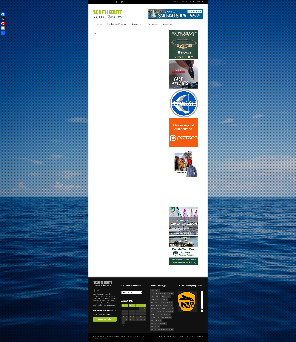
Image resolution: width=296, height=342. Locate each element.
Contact (200, 2)
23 (144, 317)
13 (133, 314)
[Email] (2, 28)
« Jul (122, 325)
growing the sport (156, 305)
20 (133, 317)
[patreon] (183, 147)
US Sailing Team (155, 317)
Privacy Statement (165, 336)
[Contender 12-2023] (183, 117)
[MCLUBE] (183, 88)
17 (123, 317)
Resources (153, 24)
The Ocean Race (168, 311)
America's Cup (155, 290)
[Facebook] (2, 14)
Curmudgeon (155, 299)
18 (126, 317)
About (175, 2)
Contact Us (199, 336)
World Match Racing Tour (158, 323)
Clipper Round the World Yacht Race (162, 293)
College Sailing (155, 296)
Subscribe (183, 2)
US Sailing (167, 314)
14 (137, 314)
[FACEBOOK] (116, 2)
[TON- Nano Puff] (183, 176)
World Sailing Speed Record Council (162, 329)
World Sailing (155, 326)
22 (141, 317)
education (164, 299)
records (153, 311)
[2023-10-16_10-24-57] (190, 301)
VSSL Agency (103, 339)
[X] (2, 19)
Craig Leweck (166, 296)
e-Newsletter (109, 305)
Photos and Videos (116, 24)
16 (144, 314)
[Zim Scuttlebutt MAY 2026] (183, 235)
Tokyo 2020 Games (156, 314)
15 (141, 314)
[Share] (2, 33)
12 (130, 314)
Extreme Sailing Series (165, 302)
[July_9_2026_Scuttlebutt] (183, 264)
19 (130, 317)
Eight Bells (154, 302)
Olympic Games (155, 308)
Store (192, 2)
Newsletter (136, 24)
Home (99, 24)
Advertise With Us (179, 336)
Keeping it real (167, 305)
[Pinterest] (2, 23)
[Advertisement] (183, 191)
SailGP (159, 311)
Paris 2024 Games (167, 308)
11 (126, 314)
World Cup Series (156, 320)
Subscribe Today (105, 319)
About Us (190, 336)
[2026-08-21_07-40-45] (175, 19)
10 (123, 314)
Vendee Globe (166, 317)
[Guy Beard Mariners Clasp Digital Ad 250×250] (183, 59)
